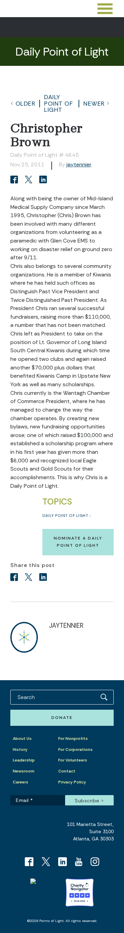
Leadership (24, 760)
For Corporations (75, 749)
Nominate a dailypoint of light (78, 541)
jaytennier (78, 164)
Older (25, 103)
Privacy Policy (72, 782)
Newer (94, 103)
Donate (62, 717)
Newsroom (23, 771)
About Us (22, 738)
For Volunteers (72, 760)
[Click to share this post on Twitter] (29, 180)
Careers (20, 782)
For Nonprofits (73, 738)
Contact (66, 771)
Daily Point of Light (58, 103)
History (20, 749)
